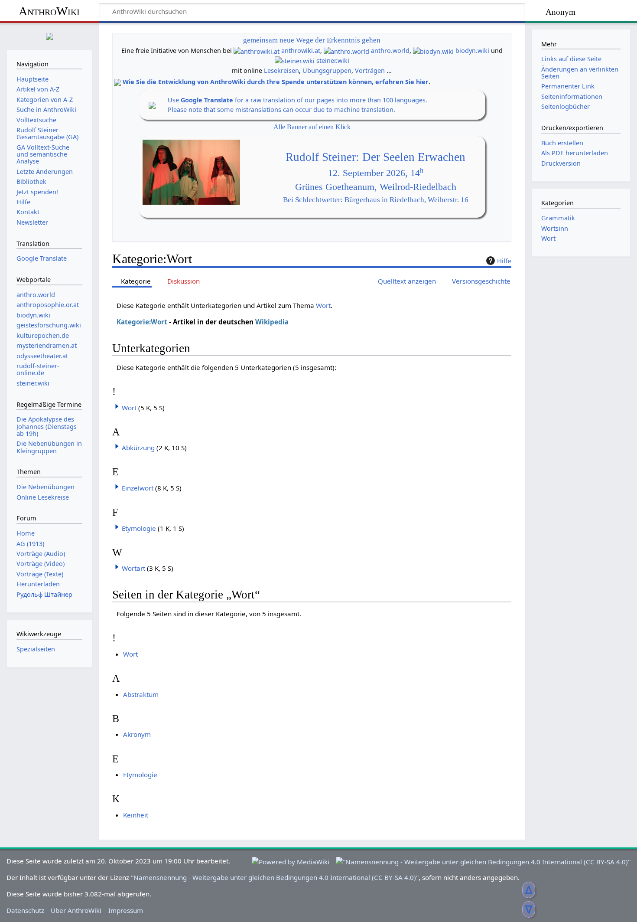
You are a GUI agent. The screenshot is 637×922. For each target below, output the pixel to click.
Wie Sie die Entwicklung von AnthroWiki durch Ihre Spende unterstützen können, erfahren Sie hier (276, 82)
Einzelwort (137, 488)
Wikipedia (272, 321)
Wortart (133, 568)
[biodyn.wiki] (433, 50)
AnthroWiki (49, 11)
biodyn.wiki (472, 50)
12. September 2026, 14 (375, 173)
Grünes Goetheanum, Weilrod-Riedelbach (375, 187)
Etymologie (139, 528)
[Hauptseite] (49, 35)
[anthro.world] (346, 50)
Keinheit (135, 815)
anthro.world (390, 50)
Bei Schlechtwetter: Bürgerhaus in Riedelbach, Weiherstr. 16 (375, 200)
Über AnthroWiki (76, 910)
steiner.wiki (332, 60)
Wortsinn (554, 228)
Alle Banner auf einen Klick (312, 127)
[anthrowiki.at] (257, 50)
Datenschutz (25, 910)
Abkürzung (138, 447)
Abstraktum (141, 694)
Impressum (125, 910)
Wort (323, 305)
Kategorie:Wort (142, 321)
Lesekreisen (281, 70)
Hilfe (504, 260)
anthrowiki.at (300, 50)
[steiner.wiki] (295, 60)
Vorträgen (370, 70)
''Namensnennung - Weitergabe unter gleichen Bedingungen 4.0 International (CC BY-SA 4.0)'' (275, 877)
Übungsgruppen (326, 70)
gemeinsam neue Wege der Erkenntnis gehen (311, 40)
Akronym (137, 734)
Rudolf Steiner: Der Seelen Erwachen (375, 156)
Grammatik (558, 218)
